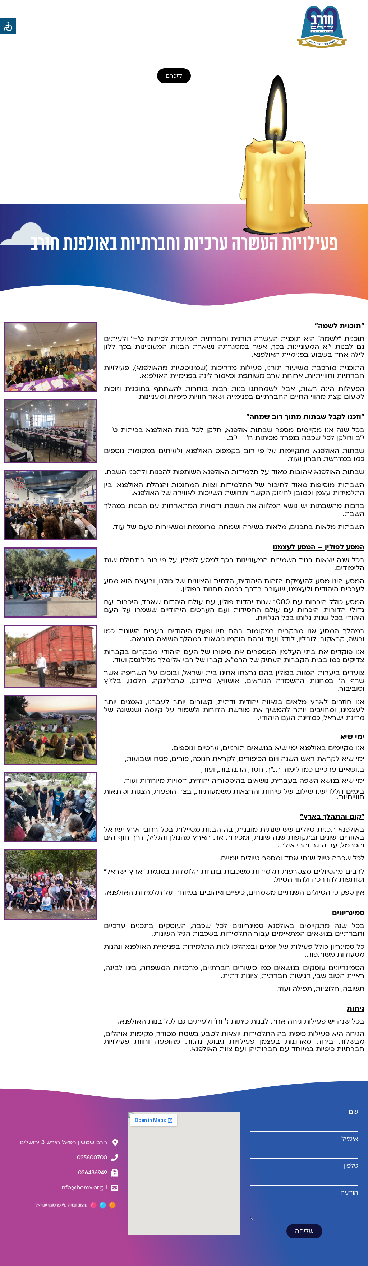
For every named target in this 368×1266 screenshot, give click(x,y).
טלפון (351, 1165)
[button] (92, 27)
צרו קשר (13, 1216)
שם (353, 1111)
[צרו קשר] (13, 1200)
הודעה (349, 1192)
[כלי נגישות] (8, 26)
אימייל (349, 1138)
